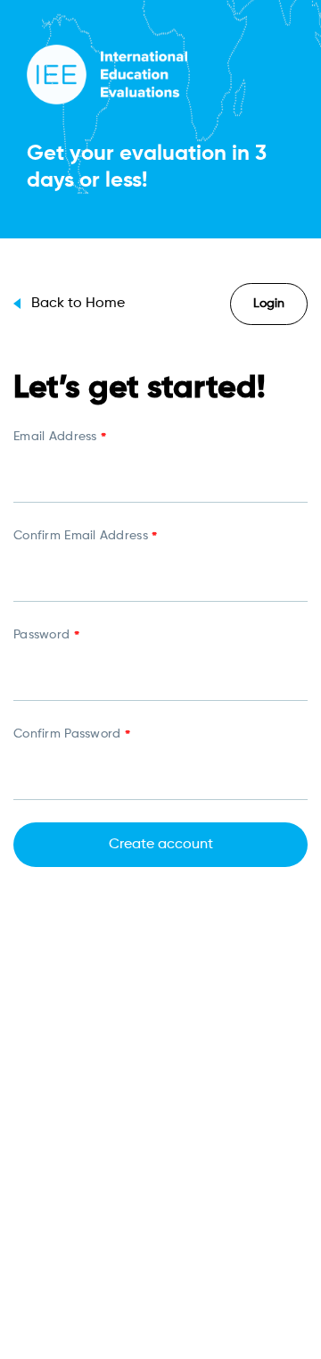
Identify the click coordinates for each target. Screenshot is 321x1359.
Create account (161, 845)
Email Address (59, 438)
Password (45, 637)
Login (268, 303)
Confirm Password (71, 736)
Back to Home (78, 303)
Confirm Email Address (85, 537)
